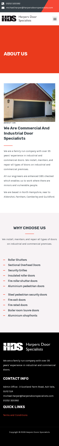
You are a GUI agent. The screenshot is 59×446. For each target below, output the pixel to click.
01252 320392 (11, 400)
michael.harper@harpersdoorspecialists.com (28, 396)
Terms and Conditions (15, 415)
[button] (54, 18)
